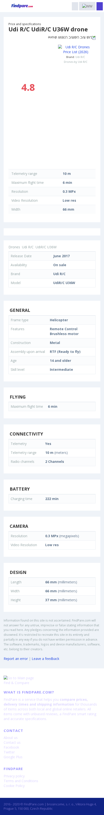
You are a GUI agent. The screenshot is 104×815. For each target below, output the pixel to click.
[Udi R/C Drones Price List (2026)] (75, 49)
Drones (14, 247)
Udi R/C (80, 57)
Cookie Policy (14, 785)
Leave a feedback (45, 658)
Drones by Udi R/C (75, 62)
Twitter (9, 752)
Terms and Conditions (21, 781)
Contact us (12, 742)
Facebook (11, 747)
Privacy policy (14, 776)
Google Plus (13, 757)
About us (11, 737)
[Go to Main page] (52, 678)
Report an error (16, 658)
